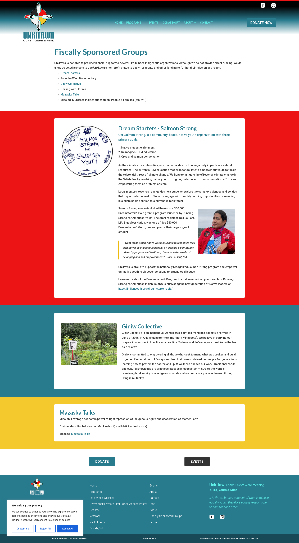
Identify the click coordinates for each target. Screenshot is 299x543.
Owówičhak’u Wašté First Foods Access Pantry (118, 504)
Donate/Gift (171, 22)
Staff (152, 504)
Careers (154, 497)
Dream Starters (70, 73)
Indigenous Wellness (102, 497)
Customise (23, 528)
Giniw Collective (71, 83)
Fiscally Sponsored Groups (166, 516)
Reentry (94, 510)
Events (153, 22)
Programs (133, 22)
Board (153, 510)
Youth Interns (97, 522)
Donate (102, 461)
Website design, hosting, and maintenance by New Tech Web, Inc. (229, 538)
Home (119, 22)
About (188, 22)
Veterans (95, 516)
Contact (206, 22)
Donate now (261, 23)
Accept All (67, 528)
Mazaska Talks (70, 94)
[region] (45, 518)
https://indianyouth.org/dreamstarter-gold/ (145, 288)
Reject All (45, 528)
